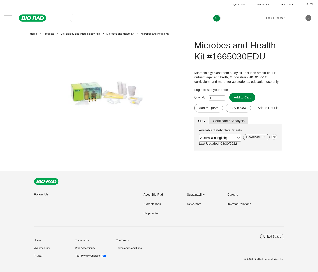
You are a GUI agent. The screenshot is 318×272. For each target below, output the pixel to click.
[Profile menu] (292, 18)
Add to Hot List (268, 108)
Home (33, 33)
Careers (232, 194)
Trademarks (82, 240)
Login (198, 90)
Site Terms (122, 240)
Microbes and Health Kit (120, 33)
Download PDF (256, 137)
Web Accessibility (85, 247)
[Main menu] (8, 17)
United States (272, 236)
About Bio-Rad (153, 194)
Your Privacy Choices (87, 255)
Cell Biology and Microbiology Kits (80, 33)
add (274, 137)
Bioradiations (152, 204)
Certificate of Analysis (229, 121)
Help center (151, 213)
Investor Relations (239, 204)
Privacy (38, 255)
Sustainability (196, 194)
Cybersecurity (42, 247)
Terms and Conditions (129, 247)
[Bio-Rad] (46, 181)
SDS (201, 121)
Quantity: (200, 97)
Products (49, 33)
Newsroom (194, 204)
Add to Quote (208, 108)
